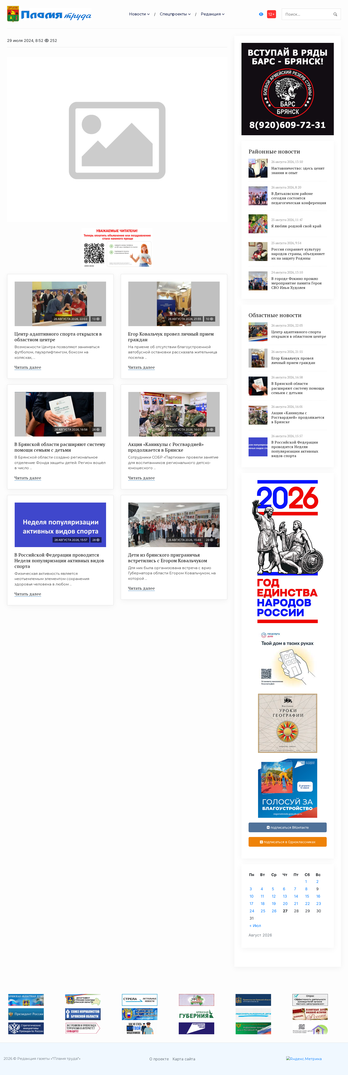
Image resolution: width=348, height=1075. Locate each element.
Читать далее (27, 367)
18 (263, 903)
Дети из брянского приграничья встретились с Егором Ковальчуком (167, 558)
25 (263, 911)
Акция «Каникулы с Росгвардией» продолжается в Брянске (166, 447)
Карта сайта (184, 1059)
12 (274, 896)
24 (252, 911)
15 (307, 896)
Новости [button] (137, 14)
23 (318, 903)
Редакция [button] (211, 14)
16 (318, 896)
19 (274, 903)
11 (262, 896)
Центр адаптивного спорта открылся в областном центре (58, 337)
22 (307, 903)
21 (296, 903)
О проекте (159, 1059)
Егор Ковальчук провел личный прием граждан (171, 337)
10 (252, 896)
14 (296, 896)
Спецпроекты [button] (173, 14)
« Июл (255, 925)
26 (274, 911)
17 (251, 903)
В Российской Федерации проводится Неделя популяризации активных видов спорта (59, 560)
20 (285, 903)
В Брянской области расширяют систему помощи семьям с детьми (59, 447)
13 (285, 896)
